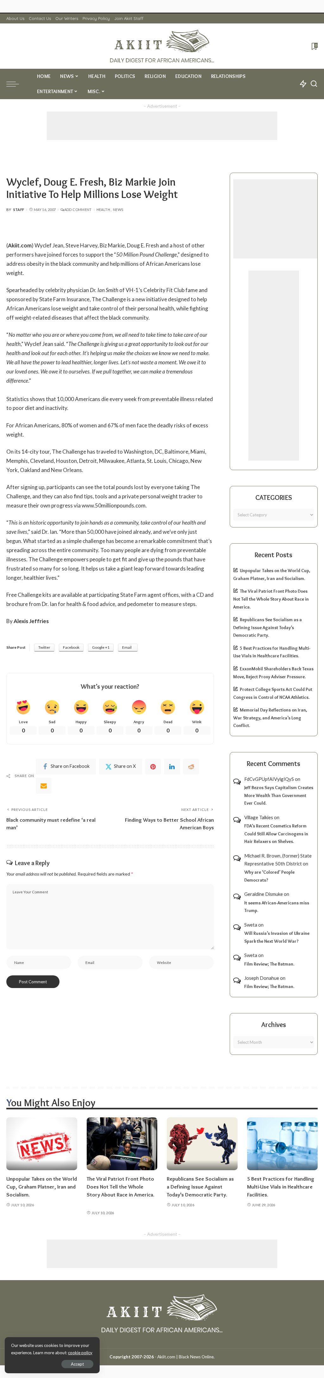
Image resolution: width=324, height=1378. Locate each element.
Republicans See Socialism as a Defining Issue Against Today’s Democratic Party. (267, 627)
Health (103, 209)
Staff (18, 209)
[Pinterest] (153, 767)
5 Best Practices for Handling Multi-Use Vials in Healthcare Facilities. (280, 1186)
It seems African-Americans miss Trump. (276, 907)
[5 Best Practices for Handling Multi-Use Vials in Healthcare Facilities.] (282, 1144)
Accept (77, 1364)
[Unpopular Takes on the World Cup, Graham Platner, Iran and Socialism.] (41, 1144)
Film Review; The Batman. (269, 964)
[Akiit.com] (162, 46)
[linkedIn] (172, 767)
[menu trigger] (15, 84)
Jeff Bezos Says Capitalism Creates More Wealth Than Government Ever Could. (278, 795)
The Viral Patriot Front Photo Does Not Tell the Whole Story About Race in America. (271, 598)
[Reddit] (191, 767)
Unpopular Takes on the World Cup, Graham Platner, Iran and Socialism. (41, 1186)
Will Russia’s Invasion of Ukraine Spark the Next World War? (276, 937)
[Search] (314, 84)
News (118, 209)
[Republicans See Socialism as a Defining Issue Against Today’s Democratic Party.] (202, 1144)
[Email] (44, 786)
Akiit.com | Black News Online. (186, 1356)
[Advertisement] (162, 126)
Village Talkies (258, 817)
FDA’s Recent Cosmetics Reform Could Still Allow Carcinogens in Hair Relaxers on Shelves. (276, 833)
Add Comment (77, 209)
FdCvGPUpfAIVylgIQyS (269, 779)
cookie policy (80, 1352)
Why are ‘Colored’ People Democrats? (269, 876)
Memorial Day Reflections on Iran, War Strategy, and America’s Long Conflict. (270, 717)
